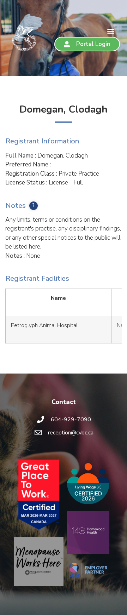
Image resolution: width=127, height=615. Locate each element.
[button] (110, 31)
